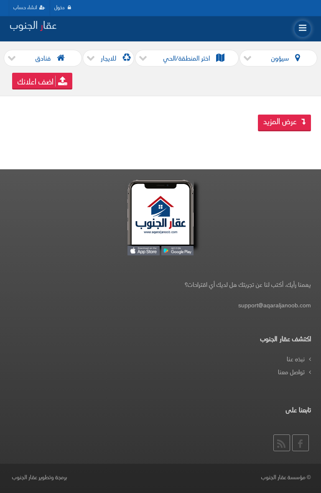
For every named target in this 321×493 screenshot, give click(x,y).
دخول (60, 8)
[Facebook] (300, 442)
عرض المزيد (281, 122)
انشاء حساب (25, 8)
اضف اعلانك (36, 83)
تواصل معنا (291, 373)
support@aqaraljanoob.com (274, 306)
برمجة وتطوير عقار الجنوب (39, 478)
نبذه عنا (296, 360)
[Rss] (281, 442)
